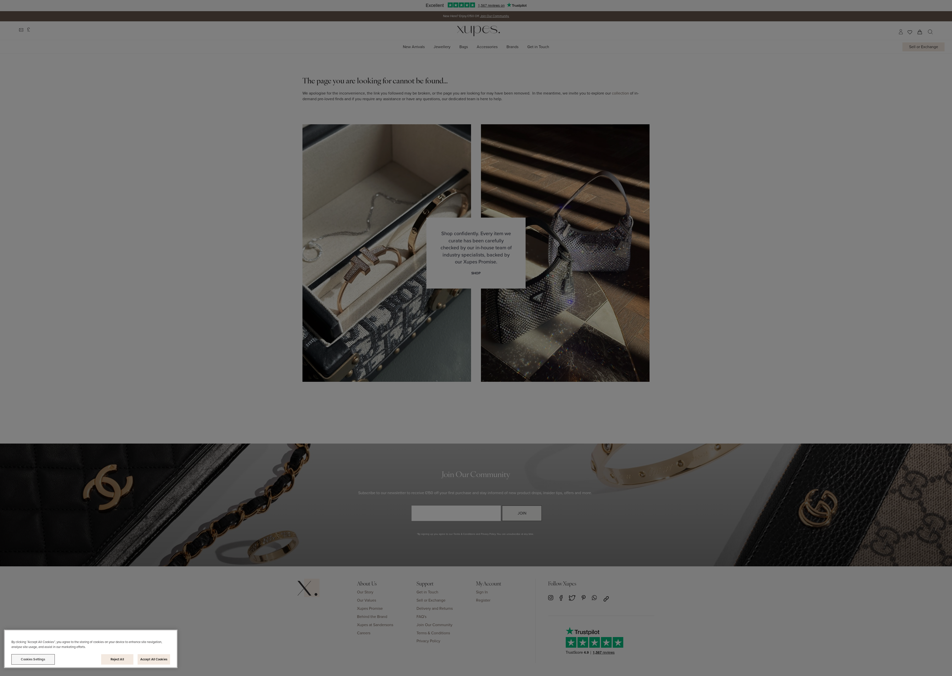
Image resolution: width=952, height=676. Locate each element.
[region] (91, 649)
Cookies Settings (33, 659)
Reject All (117, 659)
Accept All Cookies (153, 659)
